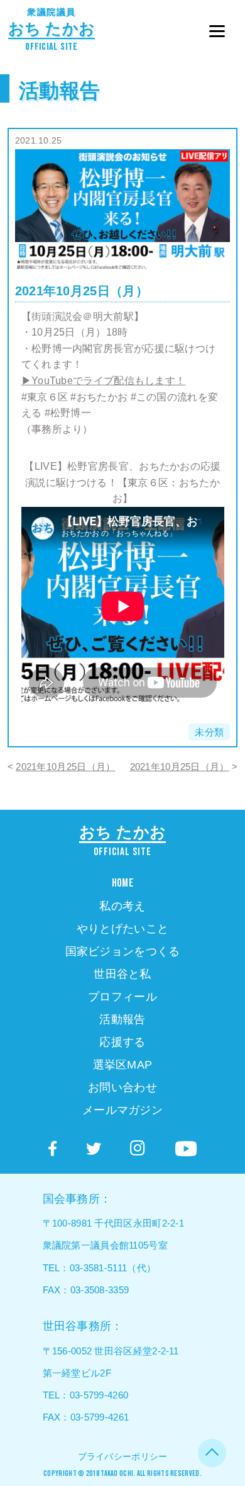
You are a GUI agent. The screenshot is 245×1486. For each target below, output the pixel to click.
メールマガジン (122, 1110)
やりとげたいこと (122, 928)
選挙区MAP (123, 1064)
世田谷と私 (122, 974)
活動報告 (59, 90)
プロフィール (122, 996)
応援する (122, 1042)
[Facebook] (52, 1148)
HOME (122, 883)
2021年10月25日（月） (65, 766)
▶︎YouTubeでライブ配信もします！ (103, 380)
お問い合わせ (122, 1087)
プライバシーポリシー (123, 1456)
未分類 (209, 732)
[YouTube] (186, 1149)
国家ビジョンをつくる (122, 951)
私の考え (122, 906)
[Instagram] (137, 1148)
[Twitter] (93, 1148)
